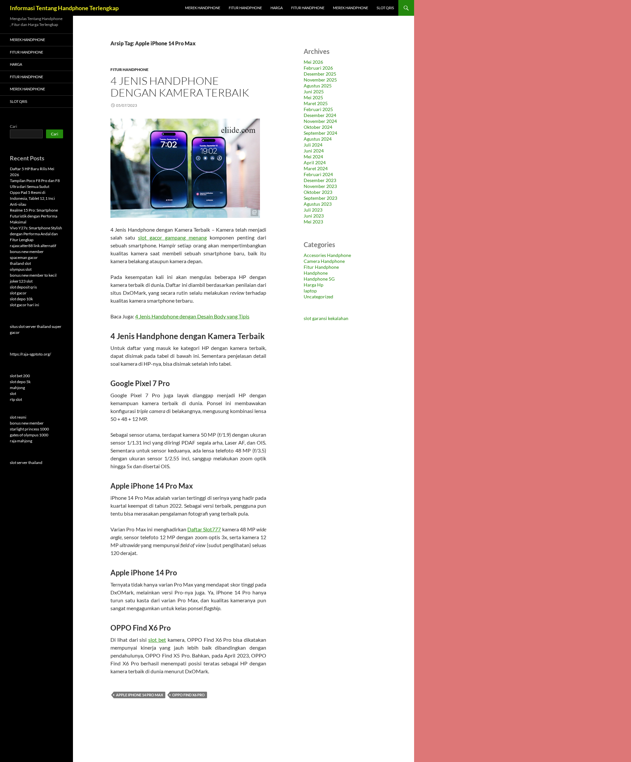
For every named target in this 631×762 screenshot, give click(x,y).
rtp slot (16, 399)
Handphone (316, 273)
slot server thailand (26, 462)
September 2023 (320, 198)
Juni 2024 (314, 150)
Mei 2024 (313, 156)
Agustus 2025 (318, 85)
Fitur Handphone (245, 8)
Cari (13, 126)
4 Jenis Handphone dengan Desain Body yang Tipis (192, 316)
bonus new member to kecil (33, 275)
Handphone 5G (319, 279)
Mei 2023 (313, 221)
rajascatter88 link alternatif (33, 245)
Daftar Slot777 (204, 529)
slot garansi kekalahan (326, 318)
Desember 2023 (320, 180)
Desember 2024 (320, 115)
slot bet (157, 639)
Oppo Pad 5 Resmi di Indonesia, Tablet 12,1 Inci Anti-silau (32, 198)
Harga (276, 8)
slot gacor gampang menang (172, 237)
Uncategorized (318, 296)
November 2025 (320, 79)
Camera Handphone (324, 261)
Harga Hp (313, 285)
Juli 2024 (313, 145)
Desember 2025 (320, 74)
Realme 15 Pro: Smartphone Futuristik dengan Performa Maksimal (34, 216)
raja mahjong (21, 440)
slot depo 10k (21, 298)
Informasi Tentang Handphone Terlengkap (64, 8)
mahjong (17, 387)
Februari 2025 (318, 109)
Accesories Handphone (327, 255)
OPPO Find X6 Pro (188, 695)
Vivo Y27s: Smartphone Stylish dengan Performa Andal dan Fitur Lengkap (36, 233)
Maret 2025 (316, 103)
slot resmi (18, 417)
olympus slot (21, 269)
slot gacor (18, 292)
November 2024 (320, 121)
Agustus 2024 (318, 139)
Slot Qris (385, 8)
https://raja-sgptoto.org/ (30, 354)
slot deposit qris (23, 287)
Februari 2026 (318, 68)
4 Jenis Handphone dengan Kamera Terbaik (179, 86)
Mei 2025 (313, 97)
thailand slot (20, 263)
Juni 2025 (314, 91)
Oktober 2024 (318, 127)
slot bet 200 (20, 375)
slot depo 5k (20, 381)
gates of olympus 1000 (29, 434)
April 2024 (315, 162)
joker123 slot (21, 281)
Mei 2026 (313, 62)
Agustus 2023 (318, 204)
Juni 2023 (314, 216)
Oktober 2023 (318, 192)
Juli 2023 (313, 210)
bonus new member (27, 251)
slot (13, 393)
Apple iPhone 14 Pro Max (139, 695)
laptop (310, 290)
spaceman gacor (24, 257)
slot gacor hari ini (24, 304)
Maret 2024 (316, 168)
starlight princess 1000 (29, 429)
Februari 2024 (318, 174)
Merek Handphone (202, 8)
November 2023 (320, 186)
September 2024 (320, 133)
